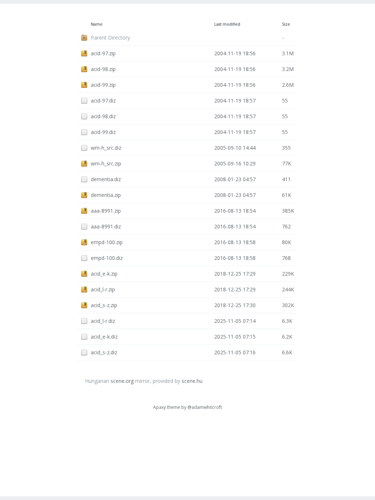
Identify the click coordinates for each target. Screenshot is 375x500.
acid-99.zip (103, 84)
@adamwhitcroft (205, 407)
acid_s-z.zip (104, 305)
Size (286, 24)
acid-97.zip (103, 53)
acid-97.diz (103, 100)
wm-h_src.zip (106, 163)
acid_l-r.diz (103, 320)
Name (97, 24)
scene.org (122, 380)
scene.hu (192, 380)
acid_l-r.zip (103, 289)
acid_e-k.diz (104, 336)
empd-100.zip (107, 242)
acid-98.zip (103, 69)
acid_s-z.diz (104, 352)
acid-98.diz (103, 116)
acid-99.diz (103, 131)
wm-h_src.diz (106, 147)
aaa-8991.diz (106, 226)
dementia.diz (106, 179)
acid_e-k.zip (104, 273)
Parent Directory (110, 37)
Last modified (227, 24)
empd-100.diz (107, 257)
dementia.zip (106, 194)
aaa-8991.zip (106, 210)
